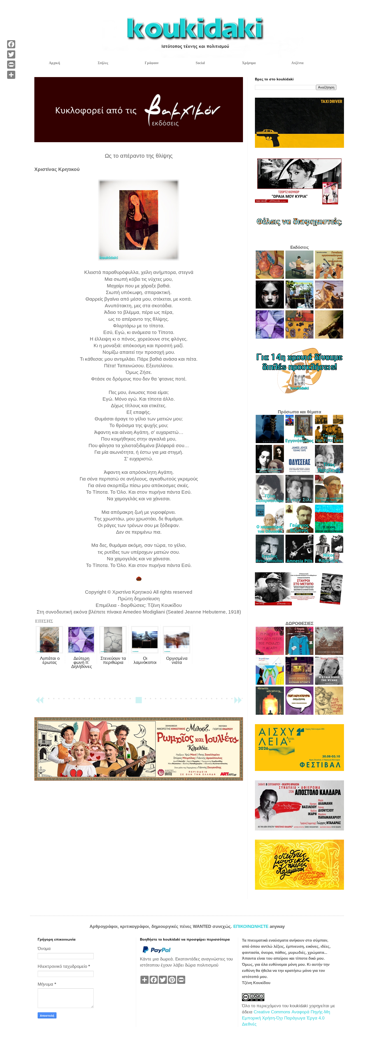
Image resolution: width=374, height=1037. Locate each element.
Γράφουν (152, 63)
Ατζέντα (297, 63)
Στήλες (103, 63)
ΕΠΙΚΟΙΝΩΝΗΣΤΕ (251, 926)
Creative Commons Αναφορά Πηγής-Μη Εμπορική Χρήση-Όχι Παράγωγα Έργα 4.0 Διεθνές (286, 1018)
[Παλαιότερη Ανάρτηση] (238, 702)
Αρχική (54, 63)
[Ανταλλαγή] (11, 75)
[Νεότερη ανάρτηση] (39, 702)
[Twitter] (11, 54)
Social (200, 63)
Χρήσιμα (249, 63)
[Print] (11, 65)
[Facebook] (11, 44)
